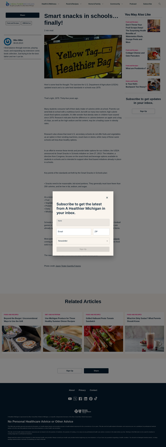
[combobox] (83, 241)
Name (60, 221)
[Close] (107, 197)
